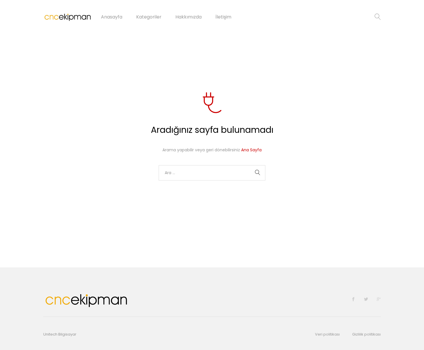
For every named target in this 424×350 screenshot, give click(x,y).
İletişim (223, 17)
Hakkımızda (188, 17)
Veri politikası (327, 334)
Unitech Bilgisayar (59, 334)
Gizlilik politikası (366, 334)
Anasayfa (111, 17)
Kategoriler (149, 17)
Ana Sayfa (251, 150)
